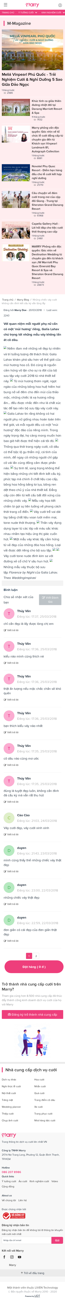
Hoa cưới (39, 1079)
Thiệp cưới (8, 1113)
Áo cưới (23, 1181)
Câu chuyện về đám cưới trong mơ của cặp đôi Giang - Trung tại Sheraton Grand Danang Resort (47, 200)
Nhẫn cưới (40, 1086)
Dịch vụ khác (9, 1079)
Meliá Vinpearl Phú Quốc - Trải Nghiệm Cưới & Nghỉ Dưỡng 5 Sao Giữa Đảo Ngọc (32, 79)
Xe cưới (38, 1106)
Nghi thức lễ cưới (11, 1086)
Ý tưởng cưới (9, 1181)
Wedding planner (11, 1106)
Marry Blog (23, 299)
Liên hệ (22, 1200)
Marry (12, 1264)
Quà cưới (39, 1093)
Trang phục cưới (43, 1113)
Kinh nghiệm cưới (39, 1181)
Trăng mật (7, 1100)
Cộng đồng (8, 1186)
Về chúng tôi (9, 1200)
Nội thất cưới (9, 1093)
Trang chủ (8, 12)
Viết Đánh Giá (52, 599)
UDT (37, 1295)
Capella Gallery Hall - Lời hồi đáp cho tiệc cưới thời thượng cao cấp (47, 227)
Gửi (57, 1240)
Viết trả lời (12, 630)
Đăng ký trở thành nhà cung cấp (34, 1014)
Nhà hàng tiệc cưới (44, 1120)
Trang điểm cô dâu (44, 1100)
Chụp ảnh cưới (10, 1120)
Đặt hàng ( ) (34, 967)
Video (54, 1181)
